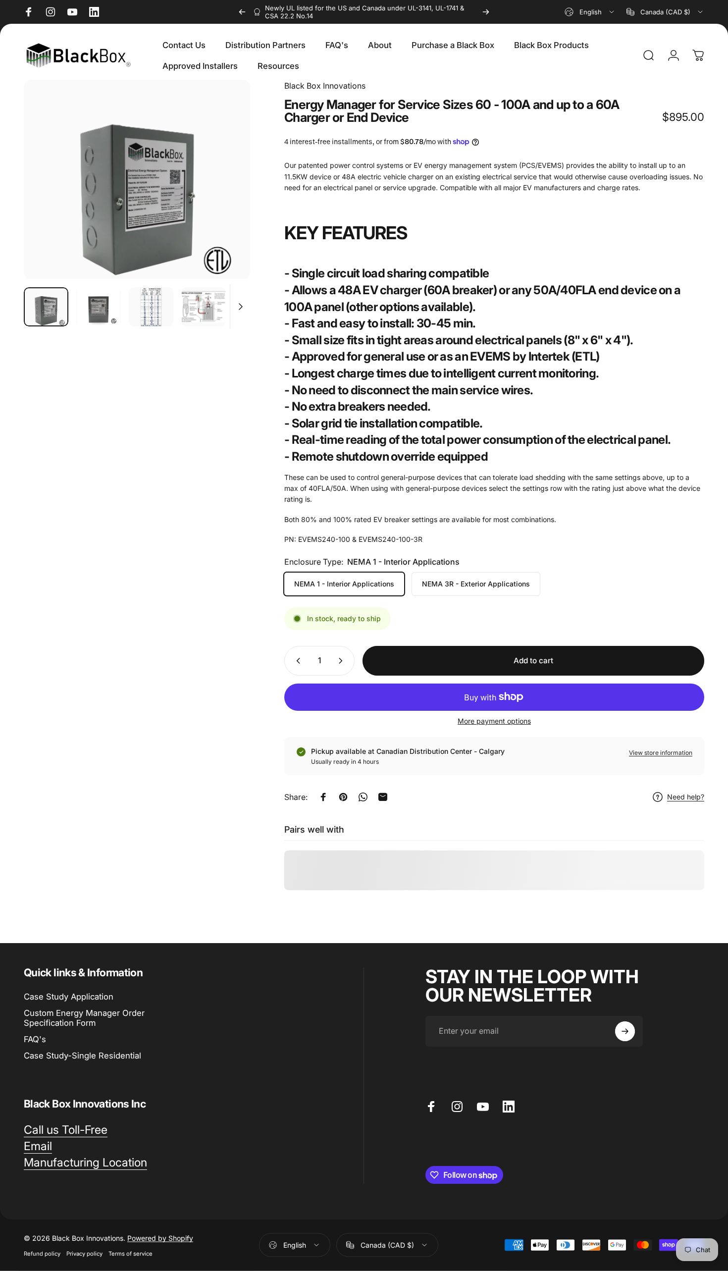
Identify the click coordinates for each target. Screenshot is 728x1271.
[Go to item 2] (98, 306)
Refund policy (42, 1253)
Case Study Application (68, 997)
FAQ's (35, 1039)
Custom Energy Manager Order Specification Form (84, 1018)
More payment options (494, 721)
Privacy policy (84, 1253)
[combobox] (590, 12)
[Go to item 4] (203, 306)
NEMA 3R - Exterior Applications (476, 584)
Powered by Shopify (160, 1237)
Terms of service (130, 1253)
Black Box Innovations (324, 86)
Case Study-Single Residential (82, 1055)
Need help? (685, 797)
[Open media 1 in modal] (137, 179)
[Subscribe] (625, 1031)
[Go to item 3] (151, 306)
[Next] (486, 12)
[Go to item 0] (46, 306)
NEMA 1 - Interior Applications (344, 584)
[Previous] (242, 12)
